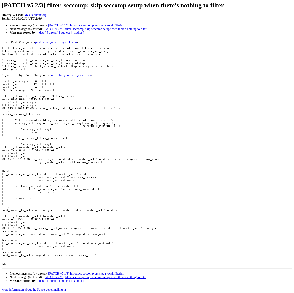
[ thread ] (52, 32)
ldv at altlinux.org (35, 15)
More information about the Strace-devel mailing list (34, 289)
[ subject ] (65, 32)
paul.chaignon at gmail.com (56, 42)
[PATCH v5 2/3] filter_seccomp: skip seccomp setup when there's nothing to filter (94, 29)
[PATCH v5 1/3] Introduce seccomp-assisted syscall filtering (86, 25)
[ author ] (78, 32)
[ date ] (41, 32)
